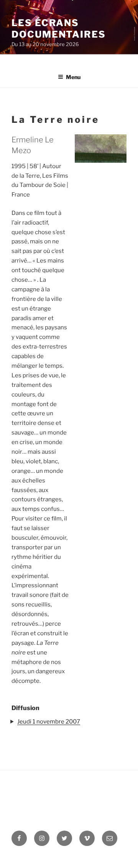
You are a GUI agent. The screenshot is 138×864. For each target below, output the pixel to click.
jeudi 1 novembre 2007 (48, 721)
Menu (73, 77)
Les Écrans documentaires (59, 28)
